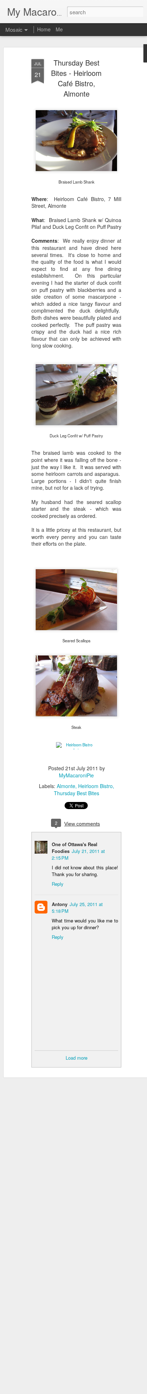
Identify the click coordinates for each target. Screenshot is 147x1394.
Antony (59, 904)
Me (59, 29)
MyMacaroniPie (76, 775)
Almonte (66, 785)
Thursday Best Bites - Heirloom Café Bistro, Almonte (76, 78)
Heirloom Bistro (95, 785)
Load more (76, 1057)
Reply (58, 883)
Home (44, 29)
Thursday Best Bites (76, 793)
